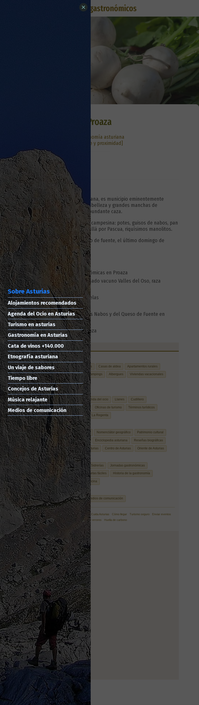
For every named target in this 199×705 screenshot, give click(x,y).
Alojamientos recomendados (42, 303)
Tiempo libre (22, 378)
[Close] (83, 7)
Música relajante (27, 399)
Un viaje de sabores (31, 367)
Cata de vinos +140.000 (36, 346)
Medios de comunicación (37, 410)
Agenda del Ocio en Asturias (41, 314)
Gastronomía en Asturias (38, 335)
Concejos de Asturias (33, 389)
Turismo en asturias (31, 324)
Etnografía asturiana (33, 356)
